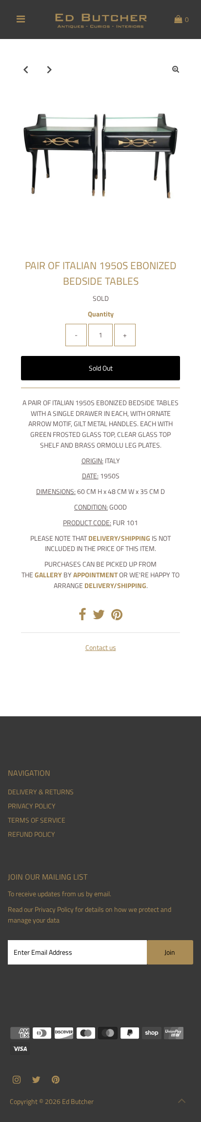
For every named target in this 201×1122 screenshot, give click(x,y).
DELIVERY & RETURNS (41, 792)
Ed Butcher (78, 1101)
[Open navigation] (20, 19)
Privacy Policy (54, 909)
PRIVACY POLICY (32, 806)
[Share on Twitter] (99, 617)
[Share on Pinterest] (116, 617)
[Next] (49, 69)
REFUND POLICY (31, 834)
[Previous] (25, 69)
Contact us (100, 648)
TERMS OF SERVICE (36, 820)
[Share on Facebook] (82, 617)
